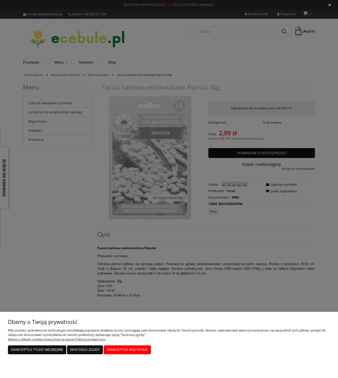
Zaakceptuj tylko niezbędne (37, 350)
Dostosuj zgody (85, 350)
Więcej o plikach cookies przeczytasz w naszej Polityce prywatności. (57, 339)
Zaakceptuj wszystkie (127, 350)
